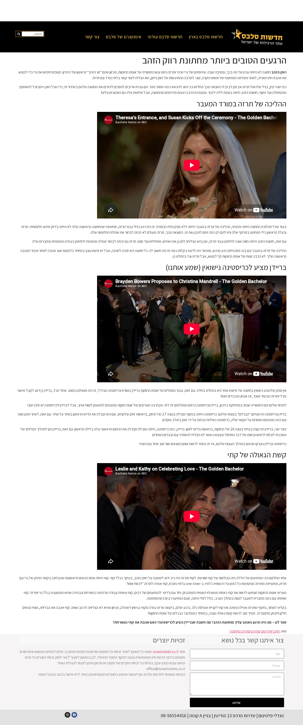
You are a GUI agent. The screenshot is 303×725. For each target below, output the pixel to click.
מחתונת (235, 631)
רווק (277, 631)
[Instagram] (67, 715)
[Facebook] (74, 715)
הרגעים (253, 631)
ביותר (271, 631)
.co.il (165, 651)
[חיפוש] (19, 34)
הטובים (262, 631)
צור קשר (92, 37)
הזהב (244, 631)
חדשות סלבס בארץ (206, 37)
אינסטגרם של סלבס (124, 37)
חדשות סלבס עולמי (165, 37)
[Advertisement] (151, 10)
